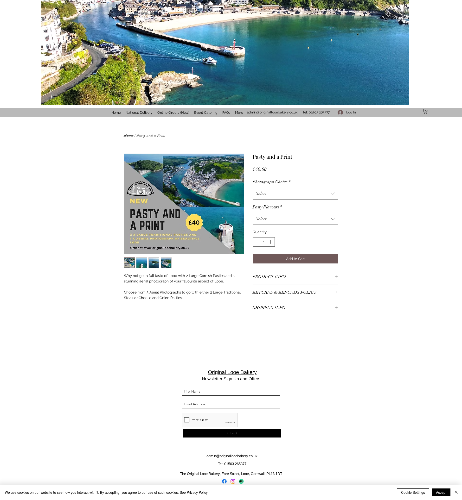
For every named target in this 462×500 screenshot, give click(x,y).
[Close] (456, 492)
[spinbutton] (264, 242)
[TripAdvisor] (241, 481)
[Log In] (338, 112)
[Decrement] (256, 242)
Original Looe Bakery (232, 372)
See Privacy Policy (194, 492)
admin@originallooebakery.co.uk (272, 112)
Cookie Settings (413, 492)
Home (129, 135)
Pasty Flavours (267, 207)
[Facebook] (224, 481)
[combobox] (295, 194)
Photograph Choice (271, 181)
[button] (425, 111)
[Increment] (271, 242)
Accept (441, 492)
